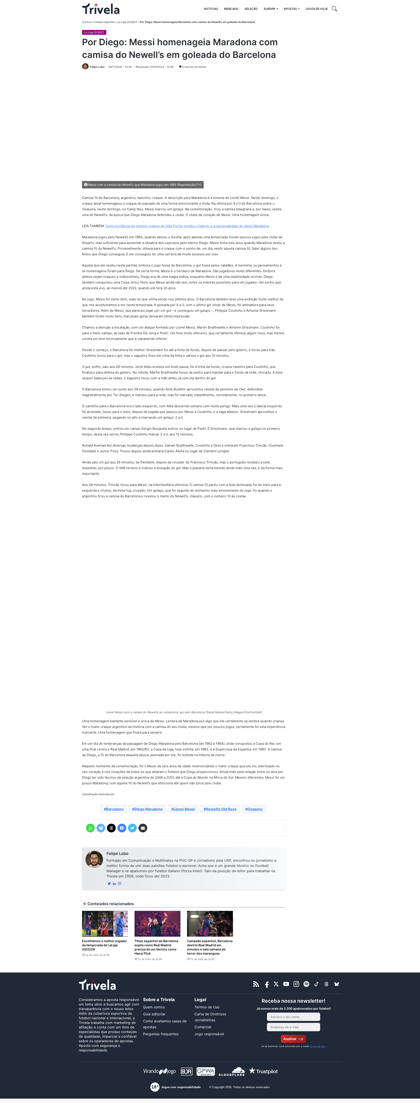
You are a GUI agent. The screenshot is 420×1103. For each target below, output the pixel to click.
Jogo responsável (209, 1034)
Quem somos (154, 1007)
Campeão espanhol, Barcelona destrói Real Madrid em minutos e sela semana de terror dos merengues (210, 947)
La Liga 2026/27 (127, 22)
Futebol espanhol (104, 22)
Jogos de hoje (316, 8)
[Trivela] (100, 8)
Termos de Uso (207, 1007)
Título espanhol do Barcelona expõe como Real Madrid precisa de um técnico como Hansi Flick (156, 947)
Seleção (251, 8)
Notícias (211, 8)
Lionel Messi (184, 809)
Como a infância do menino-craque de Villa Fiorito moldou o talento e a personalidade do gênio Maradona (187, 226)
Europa (269, 8)
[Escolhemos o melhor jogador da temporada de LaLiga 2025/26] (105, 924)
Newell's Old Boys (221, 809)
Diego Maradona (148, 809)
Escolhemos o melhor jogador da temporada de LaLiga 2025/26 (104, 945)
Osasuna (254, 809)
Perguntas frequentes (160, 1034)
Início (88, 22)
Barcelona (114, 809)
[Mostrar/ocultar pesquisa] (334, 8)
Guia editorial (154, 1014)
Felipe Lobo (117, 853)
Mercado (231, 8)
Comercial (202, 1027)
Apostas (290, 8)
